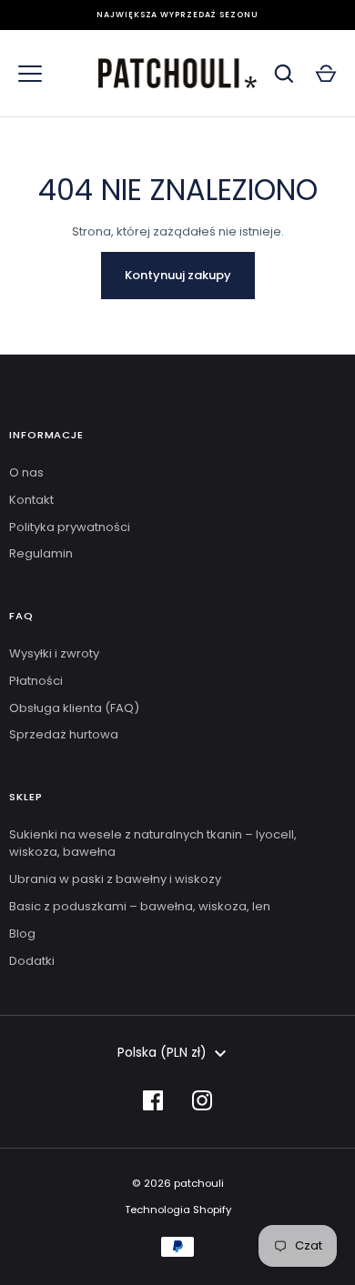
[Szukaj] (284, 74)
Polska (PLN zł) (162, 1052)
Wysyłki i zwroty (54, 653)
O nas (26, 472)
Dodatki (32, 960)
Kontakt (31, 499)
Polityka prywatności (69, 527)
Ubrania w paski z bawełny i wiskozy (115, 879)
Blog (22, 933)
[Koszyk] (326, 74)
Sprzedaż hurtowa (63, 734)
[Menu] (30, 74)
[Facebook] (153, 1100)
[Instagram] (202, 1100)
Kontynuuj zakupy (178, 275)
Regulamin (41, 553)
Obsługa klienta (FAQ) (74, 708)
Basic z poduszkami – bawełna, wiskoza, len (139, 906)
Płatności (36, 680)
